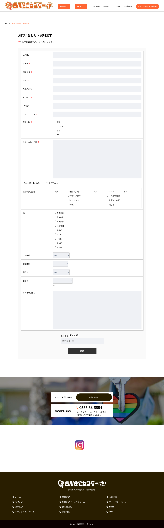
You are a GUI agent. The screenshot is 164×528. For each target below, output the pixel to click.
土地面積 (26, 255)
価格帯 (25, 281)
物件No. (26, 55)
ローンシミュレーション (101, 6)
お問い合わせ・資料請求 (148, 6)
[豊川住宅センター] (29, 6)
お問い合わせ (94, 397)
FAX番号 (26, 106)
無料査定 (66, 497)
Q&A (118, 6)
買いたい (80, 6)
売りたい (64, 6)
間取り (25, 272)
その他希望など (29, 293)
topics (111, 507)
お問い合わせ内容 (31, 142)
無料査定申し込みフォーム (73, 502)
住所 (26, 80)
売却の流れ (67, 507)
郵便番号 (27, 72)
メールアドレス (30, 114)
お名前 (26, 64)
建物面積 (26, 264)
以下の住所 (27, 89)
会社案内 (128, 6)
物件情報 (66, 512)
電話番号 (27, 97)
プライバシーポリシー (118, 502)
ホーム (50, 6)
